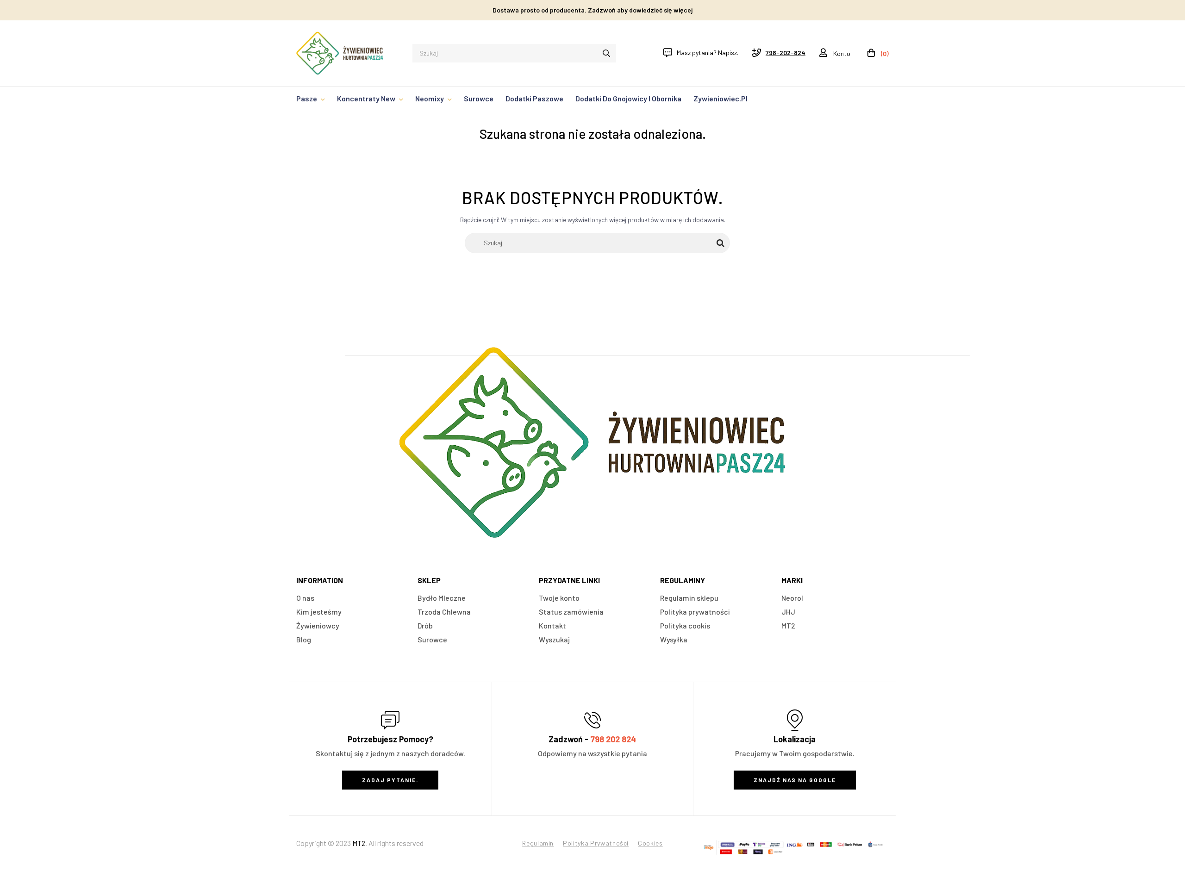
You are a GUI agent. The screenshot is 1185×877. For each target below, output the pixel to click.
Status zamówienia (571, 611)
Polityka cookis (685, 625)
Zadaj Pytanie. (390, 780)
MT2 (788, 625)
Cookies (650, 843)
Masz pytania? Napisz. (707, 52)
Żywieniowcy (317, 625)
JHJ (788, 611)
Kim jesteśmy (319, 611)
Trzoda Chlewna (444, 611)
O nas (305, 597)
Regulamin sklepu (689, 597)
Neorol (792, 597)
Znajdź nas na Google (795, 780)
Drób (425, 625)
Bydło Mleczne (442, 597)
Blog (303, 639)
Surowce (432, 639)
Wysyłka (673, 639)
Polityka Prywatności (596, 843)
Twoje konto (559, 597)
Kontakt (552, 625)
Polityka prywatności (695, 611)
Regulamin (538, 843)
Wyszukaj (554, 639)
